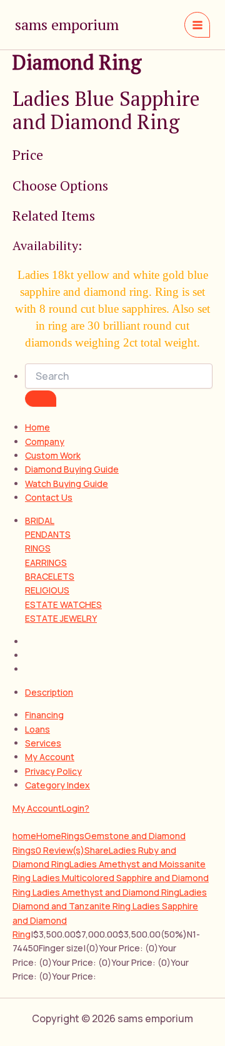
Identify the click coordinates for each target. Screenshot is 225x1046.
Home (37, 427)
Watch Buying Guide (66, 483)
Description (49, 692)
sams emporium (67, 24)
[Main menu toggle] (197, 25)
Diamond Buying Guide (72, 469)
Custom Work (53, 455)
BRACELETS (49, 576)
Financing (44, 715)
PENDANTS (48, 534)
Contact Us (48, 497)
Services (43, 743)
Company (44, 441)
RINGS (38, 548)
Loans (37, 729)
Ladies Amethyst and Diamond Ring (105, 892)
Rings (72, 836)
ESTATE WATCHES (63, 604)
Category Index (57, 785)
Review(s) (60, 850)
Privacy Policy (53, 771)
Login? (75, 808)
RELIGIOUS (47, 590)
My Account (49, 757)
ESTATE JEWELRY (61, 618)
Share (96, 850)
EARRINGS (46, 562)
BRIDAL (39, 520)
